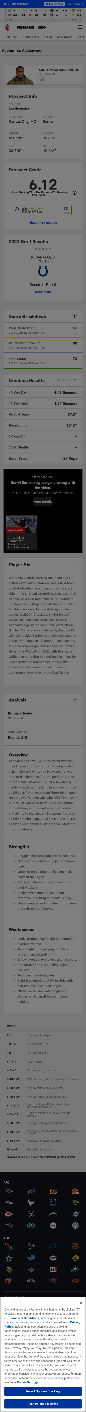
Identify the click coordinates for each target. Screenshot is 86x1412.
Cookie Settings (28, 1382)
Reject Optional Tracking (43, 1391)
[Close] (81, 1303)
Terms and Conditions (24, 1318)
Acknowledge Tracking (43, 1403)
